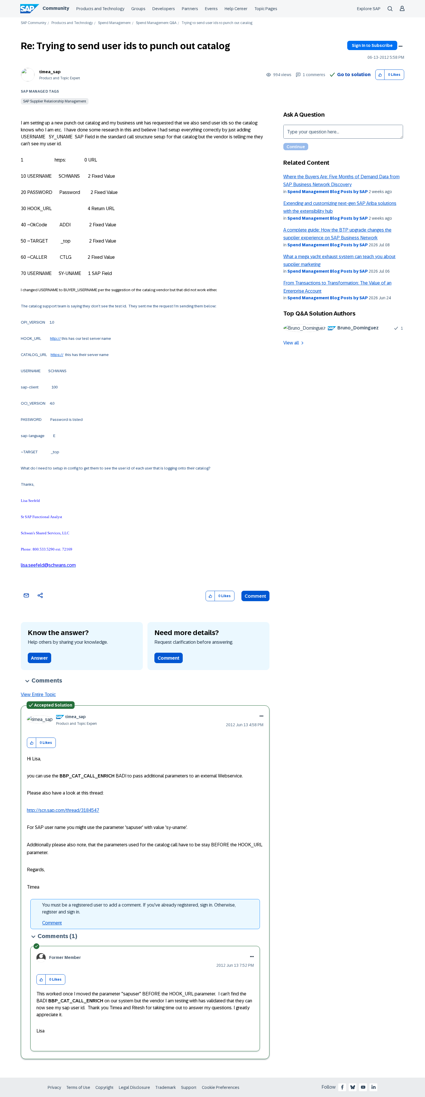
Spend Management (114, 23)
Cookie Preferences (220, 1087)
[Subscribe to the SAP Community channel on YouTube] (363, 1087)
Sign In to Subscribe (372, 45)
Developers (163, 8)
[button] (380, 75)
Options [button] (400, 46)
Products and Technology (100, 8)
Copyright (104, 1087)
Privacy (54, 1087)
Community (55, 8)
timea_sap (50, 71)
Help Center (236, 8)
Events (211, 8)
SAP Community (33, 23)
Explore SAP (368, 8)
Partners (190, 8)
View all (291, 342)
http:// (55, 338)
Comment (255, 596)
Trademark (165, 1087)
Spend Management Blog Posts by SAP (327, 191)
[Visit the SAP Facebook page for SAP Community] (342, 1087)
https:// (57, 355)
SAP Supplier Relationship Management (54, 101)
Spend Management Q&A (156, 23)
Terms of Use (78, 1087)
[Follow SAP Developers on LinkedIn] (373, 1087)
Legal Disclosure (134, 1087)
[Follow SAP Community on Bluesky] (352, 1087)
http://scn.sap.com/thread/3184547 (63, 810)
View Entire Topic (38, 694)
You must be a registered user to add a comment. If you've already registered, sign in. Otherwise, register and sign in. (139, 908)
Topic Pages (265, 8)
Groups (138, 8)
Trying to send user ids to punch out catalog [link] (217, 23)
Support (189, 1087)
